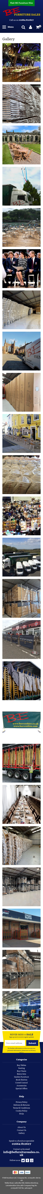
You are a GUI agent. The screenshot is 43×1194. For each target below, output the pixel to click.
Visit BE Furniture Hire (21, 2)
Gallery (22, 1132)
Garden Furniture (21, 1076)
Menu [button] (10, 26)
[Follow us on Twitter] (23, 1160)
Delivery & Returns (21, 1104)
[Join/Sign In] (31, 26)
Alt (21, 1180)
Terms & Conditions (21, 1107)
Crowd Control (21, 1082)
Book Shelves (21, 1079)
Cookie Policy (21, 1110)
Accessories (22, 1085)
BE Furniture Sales (21, 11)
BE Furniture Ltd (10, 1177)
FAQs (21, 1113)
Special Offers (21, 1088)
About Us (22, 1127)
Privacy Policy (21, 1101)
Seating (21, 1068)
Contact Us (21, 1130)
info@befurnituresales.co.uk (21, 1153)
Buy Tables (21, 1065)
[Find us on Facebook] (27, 1160)
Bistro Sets (21, 1073)
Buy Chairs (21, 1070)
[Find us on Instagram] (31, 1160)
